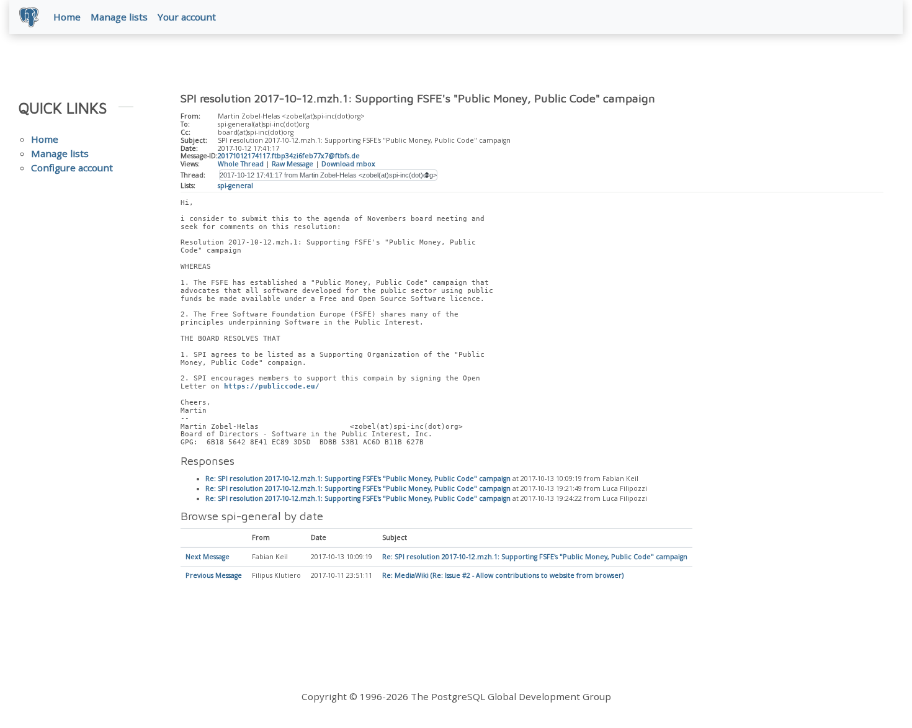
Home (67, 17)
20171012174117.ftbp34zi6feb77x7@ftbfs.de (289, 155)
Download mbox (348, 164)
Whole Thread (241, 164)
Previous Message (214, 575)
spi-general (235, 185)
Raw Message (292, 164)
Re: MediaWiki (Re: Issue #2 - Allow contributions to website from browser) (503, 575)
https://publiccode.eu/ (272, 386)
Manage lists (119, 17)
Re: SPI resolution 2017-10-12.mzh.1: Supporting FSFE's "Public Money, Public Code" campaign (358, 478)
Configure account (72, 167)
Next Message (208, 556)
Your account (187, 17)
